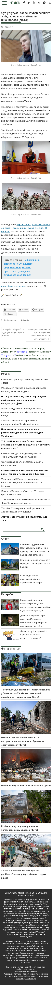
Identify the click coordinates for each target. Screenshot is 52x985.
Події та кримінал (11, 320)
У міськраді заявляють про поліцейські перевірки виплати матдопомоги (39, 334)
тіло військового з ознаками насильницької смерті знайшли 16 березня (25, 228)
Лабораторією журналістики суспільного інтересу (25, 947)
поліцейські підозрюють (13, 286)
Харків (26, 320)
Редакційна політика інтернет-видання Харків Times (26, 974)
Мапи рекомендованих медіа (32, 977)
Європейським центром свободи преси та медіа (26, 950)
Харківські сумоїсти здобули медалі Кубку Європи (13, 332)
